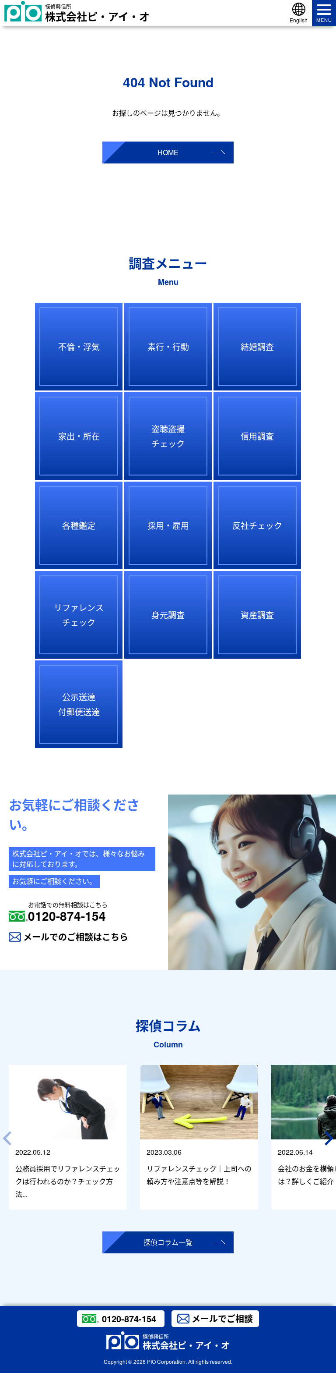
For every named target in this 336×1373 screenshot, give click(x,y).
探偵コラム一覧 (168, 1242)
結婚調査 (257, 346)
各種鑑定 (78, 525)
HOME (168, 152)
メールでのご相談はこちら (75, 936)
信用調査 (257, 436)
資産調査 (257, 615)
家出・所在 (79, 436)
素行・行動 (168, 346)
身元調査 (168, 615)
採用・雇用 (168, 525)
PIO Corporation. (167, 1361)
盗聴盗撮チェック (168, 435)
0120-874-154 (68, 912)
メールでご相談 (222, 1318)
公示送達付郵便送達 (79, 704)
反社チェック (257, 525)
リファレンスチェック (79, 614)
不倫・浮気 (79, 346)
